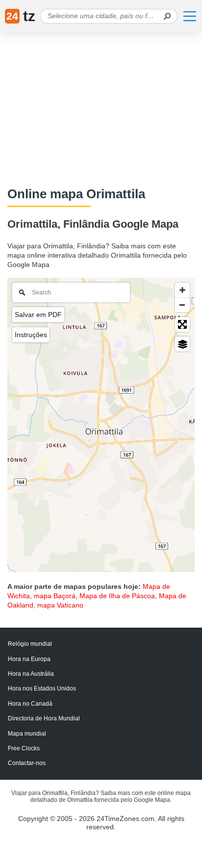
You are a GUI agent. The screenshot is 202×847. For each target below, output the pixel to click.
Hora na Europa (29, 659)
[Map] (101, 425)
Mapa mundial (27, 733)
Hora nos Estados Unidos (42, 688)
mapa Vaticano (60, 605)
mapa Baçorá (55, 596)
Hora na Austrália (31, 673)
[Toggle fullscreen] (182, 324)
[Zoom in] (182, 290)
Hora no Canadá (30, 703)
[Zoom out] (182, 304)
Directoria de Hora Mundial (44, 718)
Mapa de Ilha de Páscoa (117, 596)
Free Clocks (24, 748)
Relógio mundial (30, 643)
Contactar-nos (27, 763)
